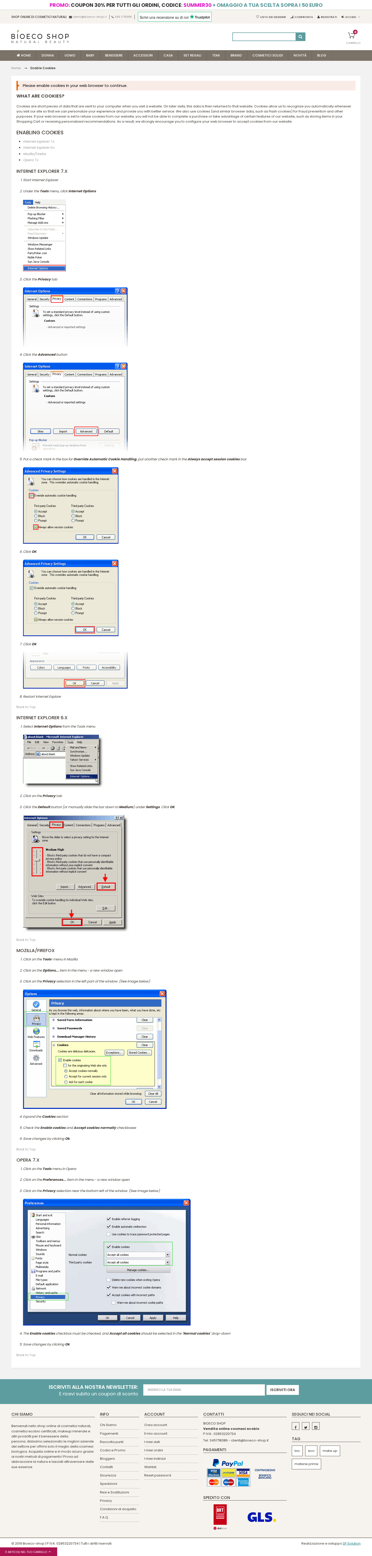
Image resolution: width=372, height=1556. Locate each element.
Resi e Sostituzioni (114, 1492)
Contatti (106, 1467)
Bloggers (107, 1458)
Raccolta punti (111, 1441)
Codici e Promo (113, 1450)
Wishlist (150, 1467)
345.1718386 (123, 17)
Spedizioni (108, 1483)
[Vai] (300, 36)
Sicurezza (108, 1475)
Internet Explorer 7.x (38, 141)
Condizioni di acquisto (118, 1509)
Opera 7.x (30, 160)
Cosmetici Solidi (267, 55)
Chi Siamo (108, 1424)
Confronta (304, 17)
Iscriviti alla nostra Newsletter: (93, 1387)
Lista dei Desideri (273, 17)
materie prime (306, 1464)
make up (330, 1450)
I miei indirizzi (155, 1458)
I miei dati (152, 1441)
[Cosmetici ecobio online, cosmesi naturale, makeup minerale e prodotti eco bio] (40, 36)
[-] (295, 1426)
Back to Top (26, 707)
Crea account (155, 1424)
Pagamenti (109, 1433)
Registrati (329, 17)
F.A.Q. (104, 1517)
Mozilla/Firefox (34, 153)
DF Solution (352, 1543)
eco (311, 1450)
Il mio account (155, 1433)
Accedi (350, 17)
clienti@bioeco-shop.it (90, 17)
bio (297, 1450)
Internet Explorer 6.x (38, 147)
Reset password (157, 1475)
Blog (321, 55)
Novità (300, 55)
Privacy (106, 1500)
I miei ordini (153, 1450)
